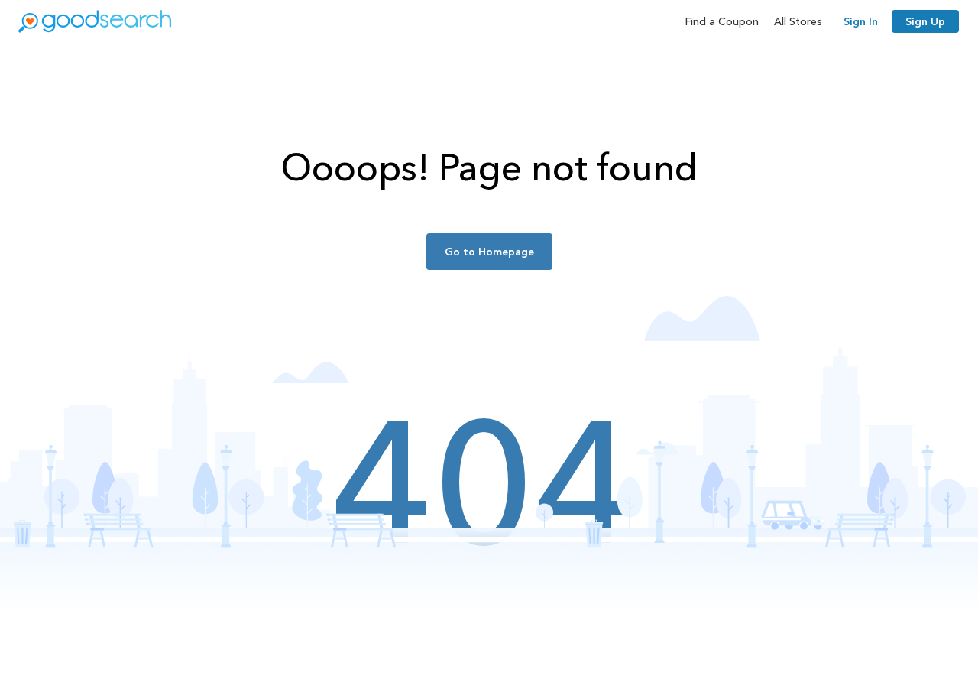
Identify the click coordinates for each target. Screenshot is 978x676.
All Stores (798, 21)
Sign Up (925, 21)
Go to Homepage (489, 251)
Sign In (861, 21)
